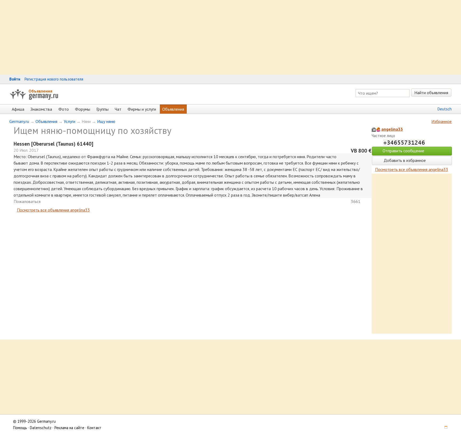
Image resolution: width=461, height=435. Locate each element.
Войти (14, 79)
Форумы (82, 109)
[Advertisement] (160, 37)
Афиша (18, 109)
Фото (63, 109)
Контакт (94, 427)
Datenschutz (40, 427)
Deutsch (445, 108)
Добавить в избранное (404, 160)
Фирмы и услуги (142, 109)
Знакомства (41, 109)
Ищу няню (106, 121)
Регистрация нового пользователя (54, 79)
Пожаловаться (27, 201)
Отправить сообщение (403, 150)
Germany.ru (19, 121)
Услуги (69, 121)
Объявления (40, 91)
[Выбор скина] (444, 427)
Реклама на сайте (69, 427)
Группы (102, 109)
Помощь (20, 427)
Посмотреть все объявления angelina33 (53, 210)
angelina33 (392, 129)
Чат (118, 109)
